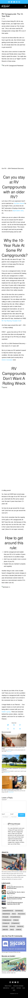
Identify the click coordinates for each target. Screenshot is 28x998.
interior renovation (7, 360)
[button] (19, 2)
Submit (22, 814)
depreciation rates (18, 210)
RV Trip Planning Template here (11, 321)
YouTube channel (19, 203)
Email (11, 814)
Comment (4, 799)
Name (3, 814)
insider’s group (6, 711)
